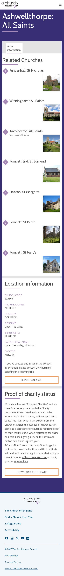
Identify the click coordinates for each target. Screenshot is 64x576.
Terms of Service (13, 562)
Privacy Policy (11, 555)
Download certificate (32, 472)
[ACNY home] (9, 5)
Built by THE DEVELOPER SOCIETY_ (21, 568)
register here (21, 461)
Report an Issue (31, 380)
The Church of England (18, 510)
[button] (60, 5)
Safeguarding (13, 523)
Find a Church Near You (19, 517)
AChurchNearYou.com (17, 445)
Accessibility (12, 530)
